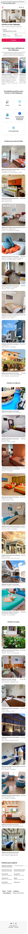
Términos (16, 927)
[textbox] (7, 36)
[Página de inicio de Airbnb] (3, 7)
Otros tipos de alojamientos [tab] (20, 865)
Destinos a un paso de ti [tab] (7, 865)
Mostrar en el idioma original (9, 3)
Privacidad (10, 927)
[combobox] (13, 31)
